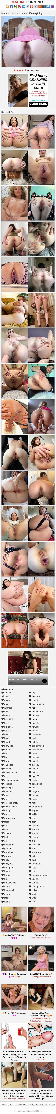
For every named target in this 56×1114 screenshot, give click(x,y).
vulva (34, 890)
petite (34, 788)
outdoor (35, 757)
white (34, 894)
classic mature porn (13, 772)
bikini (7, 734)
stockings (36, 852)
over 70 (35, 776)
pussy (34, 799)
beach (7, 715)
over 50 (35, 769)
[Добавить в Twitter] (48, 6)
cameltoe (8, 765)
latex (6, 898)
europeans (9, 818)
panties (35, 780)
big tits (7, 730)
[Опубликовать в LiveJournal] (27, 6)
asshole (8, 708)
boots (7, 753)
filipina (7, 833)
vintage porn (37, 886)
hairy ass (8, 864)
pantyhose (36, 784)
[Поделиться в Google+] (19, 6)
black (7, 738)
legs (33, 692)
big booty (8, 727)
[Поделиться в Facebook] (11, 6)
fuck (6, 837)
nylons (34, 742)
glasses (8, 848)
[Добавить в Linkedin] (23, 6)
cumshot (8, 791)
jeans (7, 894)
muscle (35, 723)
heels (7, 871)
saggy (34, 810)
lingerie (35, 700)
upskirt (34, 879)
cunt (6, 795)
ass (6, 704)
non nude (36, 734)
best (6, 723)
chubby (7, 769)
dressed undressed (13, 803)
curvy (7, 799)
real (33, 803)
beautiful (8, 719)
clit (5, 776)
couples (8, 784)
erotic (7, 814)
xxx (33, 902)
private (34, 795)
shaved (35, 826)
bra (5, 757)
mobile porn (37, 711)
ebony (7, 810)
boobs (7, 750)
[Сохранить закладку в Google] (15, 6)
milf (33, 708)
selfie (34, 814)
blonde (7, 742)
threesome (36, 864)
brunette (8, 761)
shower (35, 829)
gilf (5, 841)
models (35, 715)
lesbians (35, 696)
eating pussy (10, 807)
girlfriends (9, 845)
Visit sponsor (36, 70)
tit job (34, 867)
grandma (8, 852)
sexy (33, 822)
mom (34, 719)
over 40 (35, 765)
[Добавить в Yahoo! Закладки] (52, 6)
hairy (6, 860)
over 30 (35, 761)
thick (33, 860)
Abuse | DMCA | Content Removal (16, 1104)
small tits (35, 845)
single (34, 833)
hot (5, 879)
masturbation (37, 704)
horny (7, 875)
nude (34, 738)
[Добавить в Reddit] (36, 6)
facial (7, 822)
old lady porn (37, 746)
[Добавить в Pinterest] (31, 6)
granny (7, 856)
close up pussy (11, 780)
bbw (6, 711)
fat (5, 826)
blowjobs (8, 746)
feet (6, 829)
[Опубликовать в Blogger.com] (7, 6)
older (34, 753)
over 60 (35, 772)
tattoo (34, 856)
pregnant (36, 791)
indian (7, 886)
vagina (34, 883)
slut (33, 841)
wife (33, 898)
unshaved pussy (39, 875)
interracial (9, 890)
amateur (8, 692)
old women (37, 750)
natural (35, 727)
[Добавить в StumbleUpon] (40, 6)
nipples (35, 730)
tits (33, 871)
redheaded (36, 807)
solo (33, 848)
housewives (10, 883)
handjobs (8, 867)
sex (33, 818)
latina (7, 902)
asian (7, 700)
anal (6, 696)
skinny (34, 837)
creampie (8, 788)
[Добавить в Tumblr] (44, 6)
